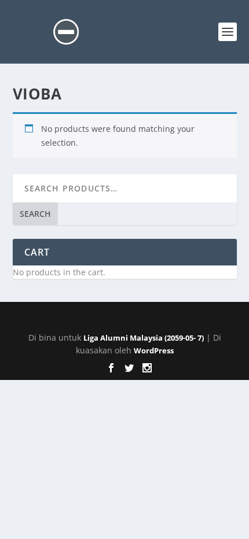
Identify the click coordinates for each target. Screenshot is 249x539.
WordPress (154, 350)
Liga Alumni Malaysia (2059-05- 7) (143, 338)
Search (35, 213)
